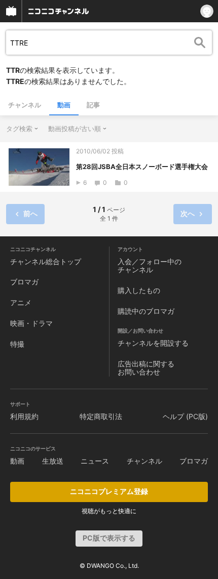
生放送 (52, 461)
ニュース (95, 461)
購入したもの (139, 290)
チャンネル (24, 105)
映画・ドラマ (31, 323)
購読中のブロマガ (146, 311)
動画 (63, 105)
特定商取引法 (101, 416)
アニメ (20, 302)
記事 (93, 105)
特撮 (17, 344)
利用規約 (24, 416)
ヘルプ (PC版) (185, 416)
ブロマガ (24, 281)
